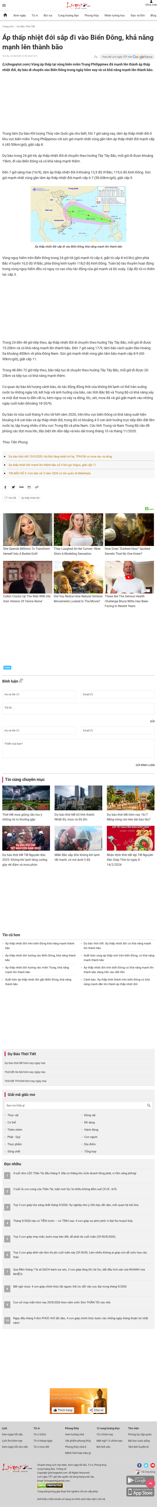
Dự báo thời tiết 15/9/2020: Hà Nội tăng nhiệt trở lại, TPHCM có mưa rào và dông (60, 456)
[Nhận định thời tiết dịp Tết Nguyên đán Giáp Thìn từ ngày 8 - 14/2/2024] (131, 838)
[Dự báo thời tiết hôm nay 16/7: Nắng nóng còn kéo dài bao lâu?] (131, 797)
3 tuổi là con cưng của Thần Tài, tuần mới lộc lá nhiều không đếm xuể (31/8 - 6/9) (65, 1189)
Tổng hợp (90, 1151)
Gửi (152, 721)
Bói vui (48, 15)
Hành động (91, 1129)
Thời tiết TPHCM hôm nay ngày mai (25, 1081)
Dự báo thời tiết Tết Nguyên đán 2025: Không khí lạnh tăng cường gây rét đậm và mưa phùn (24, 859)
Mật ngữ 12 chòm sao (109, 1440)
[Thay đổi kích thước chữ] (96, 56)
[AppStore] (140, 1495)
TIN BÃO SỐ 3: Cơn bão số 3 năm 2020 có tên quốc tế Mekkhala (50, 473)
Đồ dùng (89, 1122)
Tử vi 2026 (40, 1434)
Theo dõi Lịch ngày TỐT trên (117, 56)
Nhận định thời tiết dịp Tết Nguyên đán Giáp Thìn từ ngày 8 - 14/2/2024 (130, 859)
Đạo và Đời (138, 15)
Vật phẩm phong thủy (78, 1440)
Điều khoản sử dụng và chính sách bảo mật (72, 1499)
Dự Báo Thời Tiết (26, 26)
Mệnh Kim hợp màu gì (78, 1452)
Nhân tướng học (115, 15)
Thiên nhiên (14, 1129)
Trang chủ (7, 26)
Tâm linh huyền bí (138, 1446)
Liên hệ (101, 1499)
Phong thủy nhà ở (75, 1446)
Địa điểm (90, 1144)
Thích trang (64, 1410)
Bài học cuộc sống (139, 1440)
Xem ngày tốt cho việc (15, 1446)
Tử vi (35, 15)
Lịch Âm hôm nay (12, 1440)
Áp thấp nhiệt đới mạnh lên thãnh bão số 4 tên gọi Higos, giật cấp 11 (52, 465)
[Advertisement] (58, 97)
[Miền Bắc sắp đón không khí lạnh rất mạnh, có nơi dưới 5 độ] (78, 838)
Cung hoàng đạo (68, 15)
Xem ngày (19, 15)
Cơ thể (11, 1122)
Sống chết (13, 1151)
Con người (90, 1137)
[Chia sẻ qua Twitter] (13, 488)
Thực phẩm (14, 1144)
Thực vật (13, 1115)
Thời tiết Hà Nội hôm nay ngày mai (25, 1072)
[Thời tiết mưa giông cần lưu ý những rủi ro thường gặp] (26, 797)
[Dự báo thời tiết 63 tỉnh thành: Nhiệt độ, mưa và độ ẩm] (78, 797)
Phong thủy (92, 15)
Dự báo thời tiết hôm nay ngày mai (25, 1063)
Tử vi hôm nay (104, 1434)
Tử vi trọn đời (41, 1446)
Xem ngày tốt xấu (12, 1434)
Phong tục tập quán (140, 1434)
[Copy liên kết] (37, 488)
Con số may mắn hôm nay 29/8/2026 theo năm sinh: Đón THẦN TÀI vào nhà (61, 1302)
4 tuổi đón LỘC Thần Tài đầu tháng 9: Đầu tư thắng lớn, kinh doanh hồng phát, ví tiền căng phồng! (74, 1173)
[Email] (29, 488)
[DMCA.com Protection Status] (50, 1487)
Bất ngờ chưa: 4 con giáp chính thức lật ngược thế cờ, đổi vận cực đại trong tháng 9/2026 (70, 1286)
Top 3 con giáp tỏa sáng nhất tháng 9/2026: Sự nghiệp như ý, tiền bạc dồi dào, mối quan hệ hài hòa (75, 1205)
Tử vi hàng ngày (43, 1440)
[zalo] (21, 488)
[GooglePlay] (140, 1484)
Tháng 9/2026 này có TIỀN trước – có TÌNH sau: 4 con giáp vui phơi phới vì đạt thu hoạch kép (72, 1221)
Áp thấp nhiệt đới (30, 497)
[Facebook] (139, 1466)
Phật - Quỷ (13, 1137)
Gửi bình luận (145, 765)
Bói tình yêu (103, 1446)
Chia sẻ (98, 1410)
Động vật (90, 1115)
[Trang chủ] (5, 15)
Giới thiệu (42, 1499)
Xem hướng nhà (74, 1434)
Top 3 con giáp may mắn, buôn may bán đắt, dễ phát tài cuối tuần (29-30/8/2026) (64, 1236)
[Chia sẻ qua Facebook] (5, 488)
